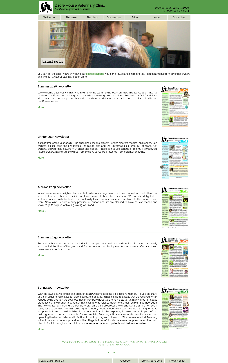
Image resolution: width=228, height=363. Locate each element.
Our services (114, 17)
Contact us (179, 17)
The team (71, 17)
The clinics (93, 17)
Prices (135, 17)
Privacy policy (177, 360)
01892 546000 (181, 7)
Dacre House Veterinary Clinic (80, 5)
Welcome (49, 17)
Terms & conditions (151, 360)
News (157, 17)
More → (42, 107)
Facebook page (95, 73)
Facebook (125, 360)
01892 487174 (181, 10)
